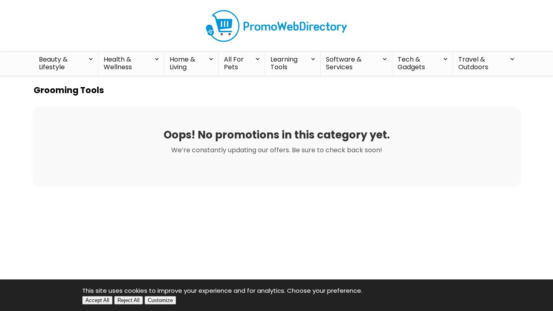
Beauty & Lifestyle (53, 63)
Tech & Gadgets (411, 63)
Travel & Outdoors (473, 63)
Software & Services (344, 63)
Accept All (97, 300)
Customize (160, 300)
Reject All (128, 300)
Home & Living (182, 63)
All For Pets (234, 63)
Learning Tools (284, 63)
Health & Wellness (118, 63)
